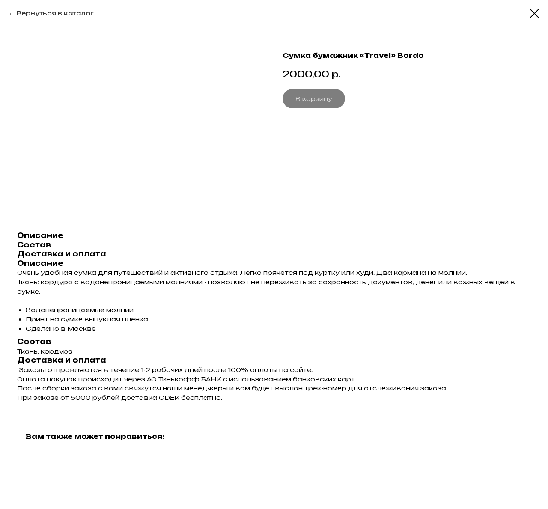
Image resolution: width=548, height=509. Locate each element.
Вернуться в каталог (54, 13)
